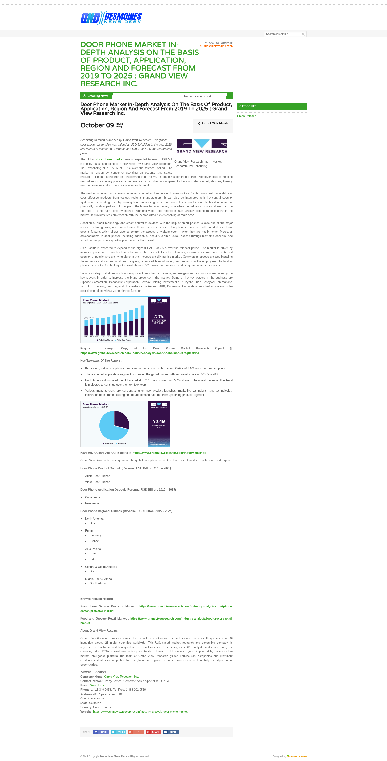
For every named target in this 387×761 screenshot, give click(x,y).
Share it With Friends (215, 123)
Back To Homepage (221, 43)
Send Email (97, 685)
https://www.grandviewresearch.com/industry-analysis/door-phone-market (140, 711)
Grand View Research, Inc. (121, 676)
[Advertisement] (254, 16)
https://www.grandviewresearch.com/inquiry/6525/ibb (169, 452)
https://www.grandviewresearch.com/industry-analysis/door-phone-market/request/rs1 (139, 353)
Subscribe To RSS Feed (218, 46)
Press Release (246, 116)
